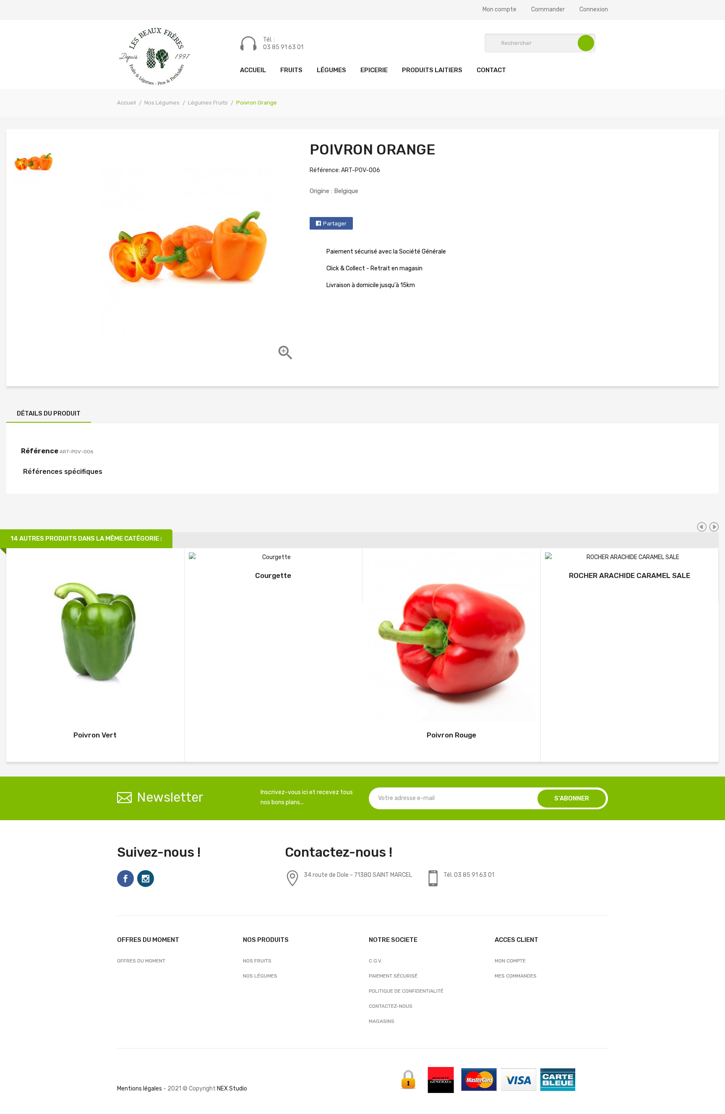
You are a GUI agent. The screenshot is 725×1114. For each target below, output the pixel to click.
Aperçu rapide (95, 639)
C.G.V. (375, 961)
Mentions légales (139, 1088)
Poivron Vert (95, 735)
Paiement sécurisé (393, 976)
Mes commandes (516, 976)
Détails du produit (49, 413)
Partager (335, 223)
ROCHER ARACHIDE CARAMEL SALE (629, 575)
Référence (39, 451)
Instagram (145, 878)
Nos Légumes (260, 976)
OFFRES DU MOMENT (141, 961)
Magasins (381, 1021)
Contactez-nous (390, 1006)
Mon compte (499, 9)
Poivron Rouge (451, 735)
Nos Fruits (257, 961)
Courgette (273, 575)
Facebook (125, 878)
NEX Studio (232, 1088)
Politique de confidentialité (406, 991)
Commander (548, 9)
